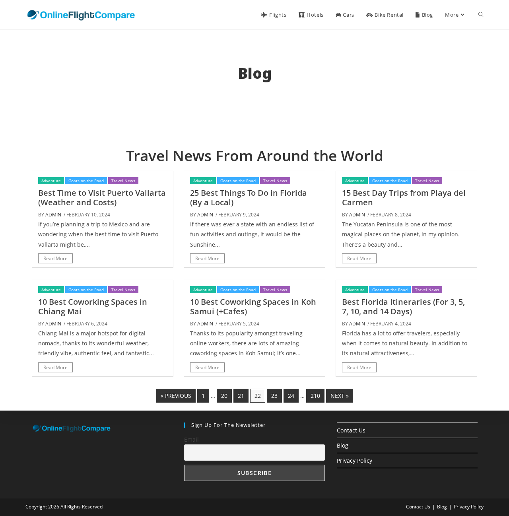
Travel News (123, 180)
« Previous (176, 395)
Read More (55, 258)
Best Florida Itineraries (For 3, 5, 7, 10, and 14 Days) (403, 306)
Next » (339, 395)
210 (315, 395)
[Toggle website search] (481, 14)
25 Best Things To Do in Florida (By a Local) (248, 197)
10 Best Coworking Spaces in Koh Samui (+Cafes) (253, 306)
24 (291, 395)
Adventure (51, 180)
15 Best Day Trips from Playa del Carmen (404, 197)
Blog (342, 445)
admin (53, 214)
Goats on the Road (86, 180)
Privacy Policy (354, 460)
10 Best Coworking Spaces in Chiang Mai (92, 306)
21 (241, 395)
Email (191, 439)
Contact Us (351, 430)
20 (224, 395)
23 (274, 395)
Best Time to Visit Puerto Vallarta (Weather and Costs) (102, 197)
